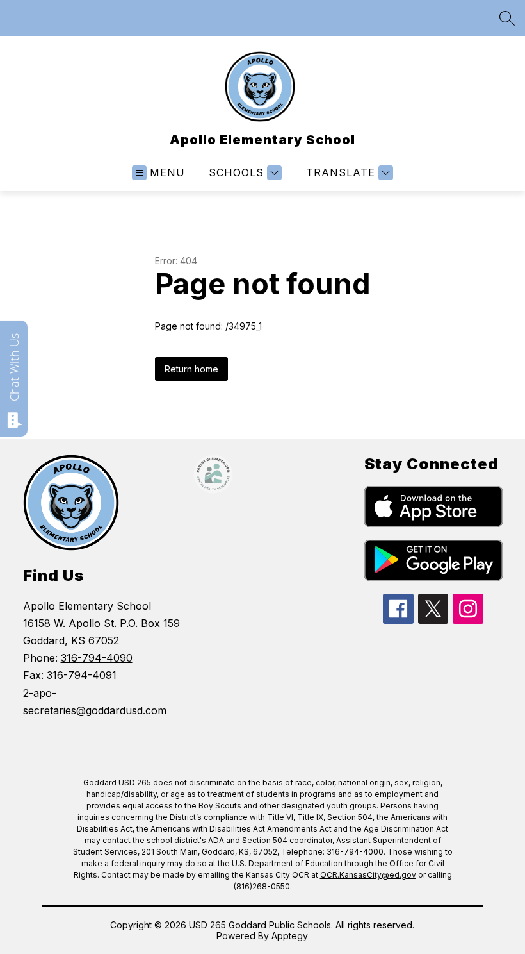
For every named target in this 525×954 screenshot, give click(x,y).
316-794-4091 (82, 675)
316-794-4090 (97, 657)
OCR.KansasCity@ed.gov (368, 875)
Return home (191, 369)
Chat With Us (14, 367)
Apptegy (289, 935)
